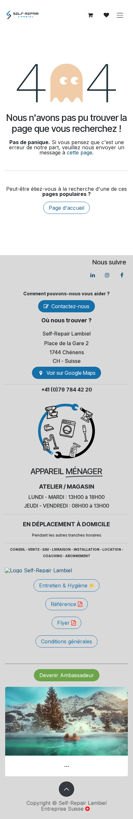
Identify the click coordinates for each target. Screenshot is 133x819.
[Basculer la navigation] (120, 15)
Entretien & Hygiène (64, 585)
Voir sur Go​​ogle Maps (71, 373)
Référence (64, 604)
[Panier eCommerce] (90, 15)
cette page (79, 152)
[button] (66, 789)
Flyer (64, 623)
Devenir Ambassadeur (66, 675)
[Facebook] (121, 275)
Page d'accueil (66, 208)
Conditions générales (66, 641)
